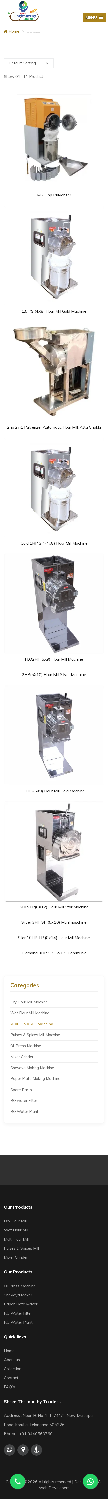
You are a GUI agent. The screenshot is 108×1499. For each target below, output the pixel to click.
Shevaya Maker (18, 1294)
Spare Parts (21, 1089)
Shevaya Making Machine (32, 1067)
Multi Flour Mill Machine (31, 1024)
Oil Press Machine (25, 1045)
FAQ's (9, 1386)
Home (13, 31)
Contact (11, 1377)
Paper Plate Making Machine (35, 1078)
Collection (12, 1368)
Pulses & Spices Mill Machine (35, 1034)
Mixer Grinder (21, 1056)
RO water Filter (23, 1100)
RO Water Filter (18, 1313)
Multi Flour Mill (16, 1239)
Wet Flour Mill (16, 1229)
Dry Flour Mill (15, 1220)
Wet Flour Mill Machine (29, 1012)
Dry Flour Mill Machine (29, 1002)
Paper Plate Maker (20, 1303)
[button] (94, 17)
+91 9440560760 (36, 1433)
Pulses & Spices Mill (21, 1248)
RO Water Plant (24, 1111)
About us (12, 1359)
